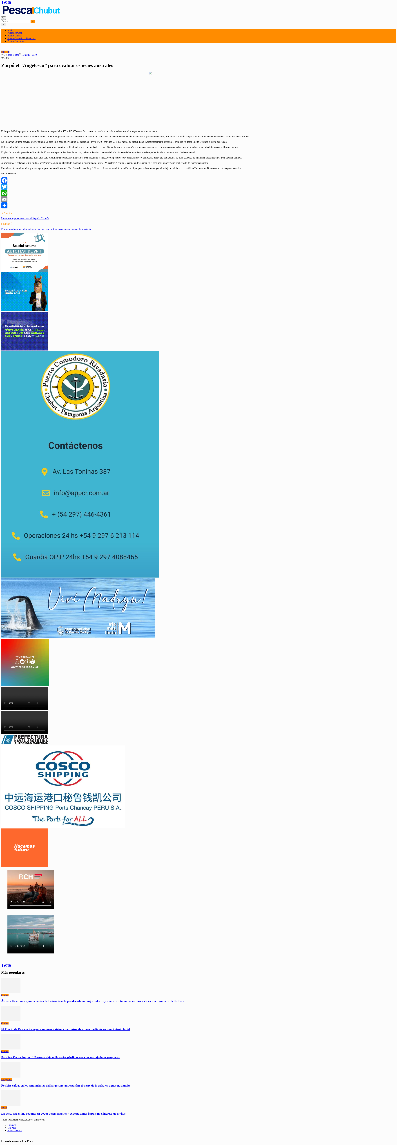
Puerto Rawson (14, 32)
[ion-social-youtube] (10, 2)
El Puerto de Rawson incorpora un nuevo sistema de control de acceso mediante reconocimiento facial (65, 1029)
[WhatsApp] (198, 193)
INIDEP (5, 52)
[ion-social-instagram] (7, 2)
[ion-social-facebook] (2, 2)
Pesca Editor (13, 55)
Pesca (4, 1107)
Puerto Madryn (14, 35)
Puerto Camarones (16, 41)
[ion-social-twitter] (5, 2)
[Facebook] (198, 180)
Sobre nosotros (14, 1130)
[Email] (198, 199)
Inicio (10, 30)
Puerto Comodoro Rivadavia (21, 38)
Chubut (5, 995)
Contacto (11, 1125)
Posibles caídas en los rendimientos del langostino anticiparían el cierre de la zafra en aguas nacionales (65, 1085)
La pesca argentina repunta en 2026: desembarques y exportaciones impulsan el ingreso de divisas (63, 1113)
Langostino (6, 1079)
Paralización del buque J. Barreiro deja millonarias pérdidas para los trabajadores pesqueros (60, 1057)
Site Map (11, 1127)
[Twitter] (198, 187)
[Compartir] (198, 205)
